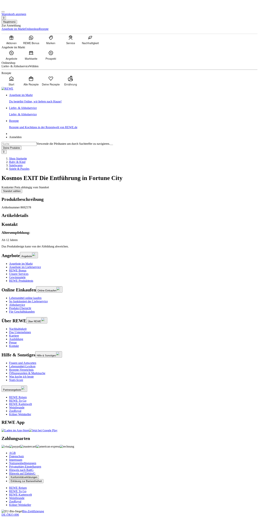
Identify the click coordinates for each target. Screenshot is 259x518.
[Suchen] (111, 144)
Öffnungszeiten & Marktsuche (27, 373)
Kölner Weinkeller (20, 414)
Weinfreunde (16, 407)
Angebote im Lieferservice (25, 267)
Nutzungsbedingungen (22, 463)
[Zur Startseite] (14, 7)
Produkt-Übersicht (20, 308)
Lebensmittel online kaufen (25, 298)
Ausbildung (16, 339)
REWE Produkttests (21, 280)
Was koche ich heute (21, 376)
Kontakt (14, 345)
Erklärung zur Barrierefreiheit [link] (26, 481)
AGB (12, 453)
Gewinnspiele (17, 277)
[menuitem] (11, 40)
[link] (133, 98)
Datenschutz (16, 456)
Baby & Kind (17, 162)
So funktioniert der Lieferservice (28, 301)
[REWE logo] (7, 88)
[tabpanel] (129, 236)
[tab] (129, 215)
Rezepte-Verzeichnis (21, 369)
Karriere (14, 335)
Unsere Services (18, 273)
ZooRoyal (15, 410)
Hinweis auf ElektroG (22, 473)
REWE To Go (17, 400)
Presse (13, 342)
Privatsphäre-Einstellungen (25, 466)
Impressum (15, 459)
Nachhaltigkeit (18, 328)
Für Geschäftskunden (22, 311)
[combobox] (19, 144)
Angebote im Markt (21, 263)
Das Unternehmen (20, 332)
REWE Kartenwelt (20, 404)
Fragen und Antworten (22, 363)
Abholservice (17, 304)
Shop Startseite (18, 158)
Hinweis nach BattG (21, 470)
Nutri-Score (16, 380)
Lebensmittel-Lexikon (22, 366)
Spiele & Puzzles (19, 168)
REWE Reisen (18, 397)
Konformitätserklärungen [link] (24, 477)
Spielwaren (16, 165)
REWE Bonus (17, 270)
